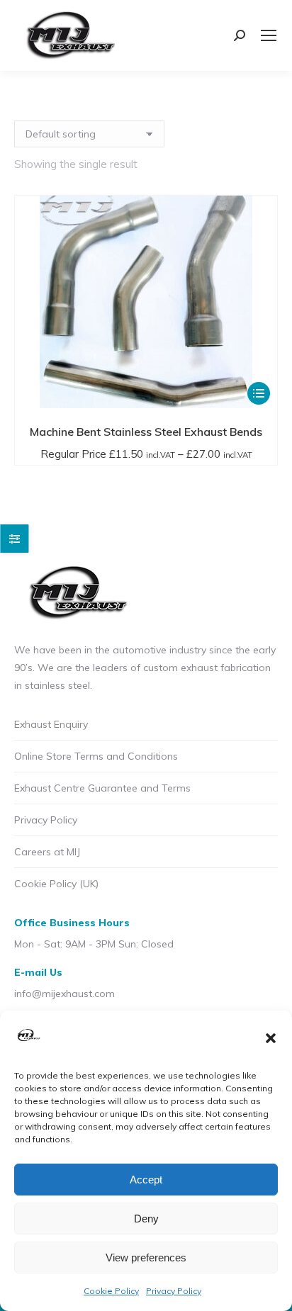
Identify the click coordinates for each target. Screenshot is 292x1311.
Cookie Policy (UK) (56, 883)
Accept (146, 1180)
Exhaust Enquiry (51, 724)
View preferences (146, 1257)
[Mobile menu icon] (268, 35)
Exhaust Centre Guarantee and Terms (102, 788)
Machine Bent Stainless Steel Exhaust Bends (146, 431)
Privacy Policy (173, 1290)
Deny (146, 1218)
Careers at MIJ (47, 851)
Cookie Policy (111, 1290)
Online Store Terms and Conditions (96, 756)
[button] (271, 1038)
